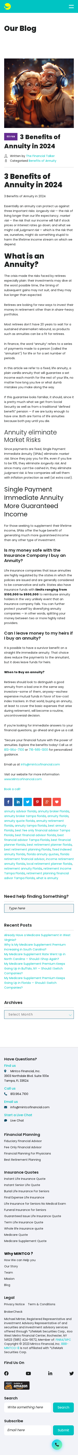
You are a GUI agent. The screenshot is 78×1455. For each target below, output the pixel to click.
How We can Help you (20, 1260)
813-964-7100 (14, 750)
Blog (7, 1285)
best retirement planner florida (49, 845)
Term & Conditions (41, 1304)
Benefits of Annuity (42, 161)
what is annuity (47, 878)
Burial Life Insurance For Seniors (26, 1191)
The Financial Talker (40, 156)
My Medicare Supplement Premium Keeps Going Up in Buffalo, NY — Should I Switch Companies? (34, 968)
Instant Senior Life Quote (22, 1185)
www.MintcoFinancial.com (23, 779)
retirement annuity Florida (23, 868)
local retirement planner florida (49, 864)
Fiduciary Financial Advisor (23, 1141)
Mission (9, 1279)
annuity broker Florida (53, 811)
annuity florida (57, 816)
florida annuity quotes (43, 854)
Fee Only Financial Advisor (23, 1147)
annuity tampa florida (31, 826)
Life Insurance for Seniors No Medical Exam (35, 1204)
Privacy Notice (14, 1304)
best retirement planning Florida (27, 849)
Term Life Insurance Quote (23, 1222)
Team (8, 1272)
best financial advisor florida (35, 835)
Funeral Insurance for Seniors (25, 1210)
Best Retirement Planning (22, 1160)
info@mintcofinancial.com (40, 764)
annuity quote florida (19, 821)
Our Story (11, 1266)
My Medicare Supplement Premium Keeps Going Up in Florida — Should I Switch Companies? (34, 983)
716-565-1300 (38, 750)
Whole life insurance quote (23, 1228)
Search (63, 1407)
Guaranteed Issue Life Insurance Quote (32, 1216)
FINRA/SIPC (63, 1340)
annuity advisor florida (20, 811)
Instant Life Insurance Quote (25, 1179)
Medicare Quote (16, 1235)
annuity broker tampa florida (25, 816)
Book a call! (12, 789)
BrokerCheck (13, 1312)
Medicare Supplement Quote (25, 1241)
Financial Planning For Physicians (27, 1153)
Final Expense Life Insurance (24, 1197)
